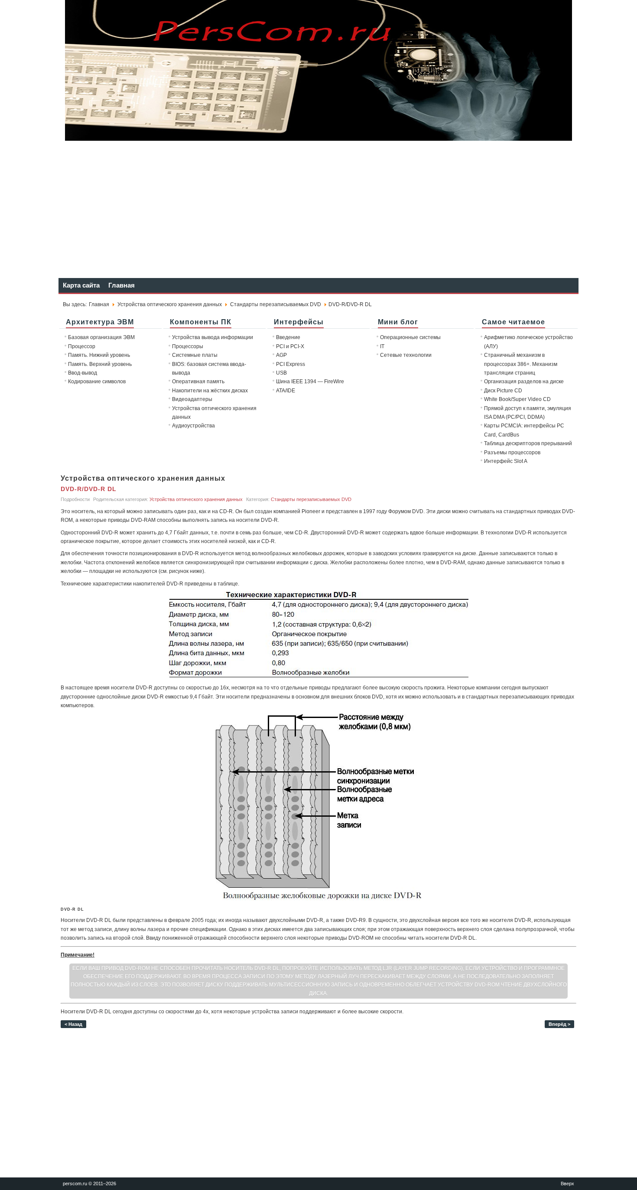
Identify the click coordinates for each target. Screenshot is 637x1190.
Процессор (81, 346)
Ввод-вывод (82, 373)
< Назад (73, 1024)
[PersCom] (318, 138)
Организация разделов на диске (524, 381)
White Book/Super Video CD (517, 399)
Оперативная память (198, 381)
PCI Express (290, 364)
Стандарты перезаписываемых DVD (275, 304)
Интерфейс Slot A (505, 461)
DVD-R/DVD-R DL (89, 488)
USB (281, 373)
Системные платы (195, 355)
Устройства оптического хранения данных (169, 304)
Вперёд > (559, 1024)
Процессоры (187, 346)
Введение (288, 337)
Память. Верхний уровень (100, 364)
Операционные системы (410, 337)
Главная (121, 285)
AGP (281, 355)
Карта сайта (81, 285)
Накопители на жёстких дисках (210, 391)
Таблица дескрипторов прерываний (528, 443)
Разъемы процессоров (512, 452)
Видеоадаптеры (192, 399)
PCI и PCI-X (290, 346)
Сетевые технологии (406, 355)
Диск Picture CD (503, 391)
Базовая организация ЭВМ (101, 337)
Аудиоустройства (193, 426)
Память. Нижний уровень (99, 355)
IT (382, 346)
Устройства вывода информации (212, 337)
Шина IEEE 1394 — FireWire (310, 381)
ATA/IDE (285, 391)
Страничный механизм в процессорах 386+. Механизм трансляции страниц (520, 364)
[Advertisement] (318, 208)
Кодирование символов (97, 381)
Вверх (567, 1183)
